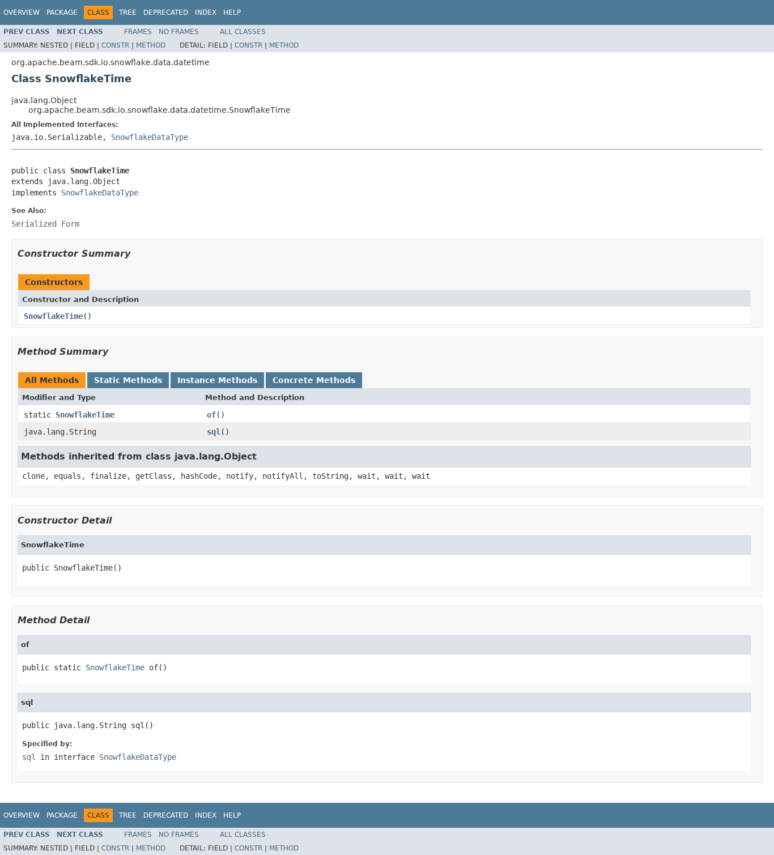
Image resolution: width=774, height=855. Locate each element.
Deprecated (165, 12)
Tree (128, 12)
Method (150, 45)
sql (213, 431)
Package (62, 12)
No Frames (179, 32)
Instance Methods (217, 380)
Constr (115, 45)
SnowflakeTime (53, 316)
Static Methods (128, 380)
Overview (21, 12)
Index (205, 12)
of (211, 414)
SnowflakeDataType (149, 137)
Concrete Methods (314, 380)
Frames (138, 32)
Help (232, 12)
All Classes (243, 32)
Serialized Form (45, 223)
